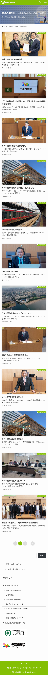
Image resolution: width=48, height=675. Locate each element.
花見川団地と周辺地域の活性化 (17, 609)
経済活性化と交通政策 (13, 599)
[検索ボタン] (40, 2)
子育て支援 (10, 595)
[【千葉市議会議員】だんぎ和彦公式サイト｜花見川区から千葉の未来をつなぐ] (8, 2)
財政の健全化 (10, 613)
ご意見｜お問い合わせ (12, 564)
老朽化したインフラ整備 (14, 604)
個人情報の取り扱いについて (15, 569)
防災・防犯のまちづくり (14, 618)
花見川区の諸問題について (15, 623)
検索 (42, 555)
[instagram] (24, 664)
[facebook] (21, 664)
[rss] (27, 664)
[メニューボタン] (45, 2)
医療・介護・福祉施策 (13, 590)
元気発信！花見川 (10, 17)
